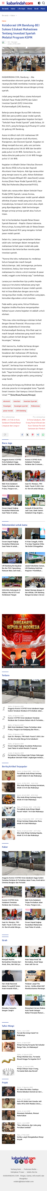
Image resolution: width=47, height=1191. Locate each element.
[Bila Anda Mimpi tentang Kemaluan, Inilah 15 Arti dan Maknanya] (8, 787)
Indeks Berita (32, 1172)
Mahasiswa (35, 406)
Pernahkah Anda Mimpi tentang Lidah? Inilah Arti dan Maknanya (29, 774)
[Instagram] (26, 1161)
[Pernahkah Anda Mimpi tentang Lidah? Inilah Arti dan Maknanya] (8, 775)
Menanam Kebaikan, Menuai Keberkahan (28, 1114)
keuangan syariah (21, 406)
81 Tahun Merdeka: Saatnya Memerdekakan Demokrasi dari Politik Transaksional (29, 1090)
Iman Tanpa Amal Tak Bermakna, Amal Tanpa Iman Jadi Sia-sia (34, 961)
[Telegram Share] (38, 435)
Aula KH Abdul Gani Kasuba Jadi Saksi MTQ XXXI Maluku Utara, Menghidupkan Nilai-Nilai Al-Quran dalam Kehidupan (30, 1102)
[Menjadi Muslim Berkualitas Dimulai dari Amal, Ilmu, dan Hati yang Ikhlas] (12, 951)
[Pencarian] (43, 3)
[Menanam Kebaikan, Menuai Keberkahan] (8, 1115)
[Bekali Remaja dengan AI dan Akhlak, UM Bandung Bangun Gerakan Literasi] (35, 582)
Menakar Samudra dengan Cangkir (9, 1009)
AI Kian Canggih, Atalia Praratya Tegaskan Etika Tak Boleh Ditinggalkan (34, 544)
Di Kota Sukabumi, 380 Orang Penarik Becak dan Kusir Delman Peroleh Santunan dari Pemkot (35, 423)
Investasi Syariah (30, 401)
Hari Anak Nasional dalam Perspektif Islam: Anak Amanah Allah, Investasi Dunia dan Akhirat (11, 986)
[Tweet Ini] (27, 435)
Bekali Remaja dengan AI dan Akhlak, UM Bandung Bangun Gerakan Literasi (34, 592)
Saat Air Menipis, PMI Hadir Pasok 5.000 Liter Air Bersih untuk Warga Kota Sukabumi (34, 486)
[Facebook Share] (22, 435)
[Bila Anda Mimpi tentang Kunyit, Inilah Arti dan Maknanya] (8, 799)
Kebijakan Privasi (17, 1172)
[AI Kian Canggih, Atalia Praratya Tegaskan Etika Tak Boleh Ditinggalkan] (35, 533)
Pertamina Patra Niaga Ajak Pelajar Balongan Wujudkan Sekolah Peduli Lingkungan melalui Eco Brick (26, 756)
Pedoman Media (30, 1169)
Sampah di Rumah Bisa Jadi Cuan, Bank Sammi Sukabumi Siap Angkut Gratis (34, 510)
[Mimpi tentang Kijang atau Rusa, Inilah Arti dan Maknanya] (8, 823)
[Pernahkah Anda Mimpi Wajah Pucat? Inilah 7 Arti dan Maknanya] (8, 811)
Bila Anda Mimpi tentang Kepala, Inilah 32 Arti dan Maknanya (29, 834)
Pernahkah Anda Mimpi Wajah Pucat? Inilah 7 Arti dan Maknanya (30, 810)
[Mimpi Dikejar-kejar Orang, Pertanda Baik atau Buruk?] (8, 1071)
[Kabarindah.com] (19, 3)
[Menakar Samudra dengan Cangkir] (12, 1000)
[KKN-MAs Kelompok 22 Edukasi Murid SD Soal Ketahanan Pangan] (12, 582)
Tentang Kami (16, 1169)
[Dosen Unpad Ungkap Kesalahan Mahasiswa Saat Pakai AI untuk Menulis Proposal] (12, 500)
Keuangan (7, 406)
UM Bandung (21, 411)
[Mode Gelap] (39, 3)
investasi (16, 401)
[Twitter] (21, 1161)
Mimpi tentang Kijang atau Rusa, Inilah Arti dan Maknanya (29, 822)
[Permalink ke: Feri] (4, 43)
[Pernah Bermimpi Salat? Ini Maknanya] (8, 1035)
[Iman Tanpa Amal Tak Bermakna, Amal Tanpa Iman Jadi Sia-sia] (35, 951)
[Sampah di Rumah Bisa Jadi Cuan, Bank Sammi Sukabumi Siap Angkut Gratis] (35, 500)
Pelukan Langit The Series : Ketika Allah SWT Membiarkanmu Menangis (35, 986)
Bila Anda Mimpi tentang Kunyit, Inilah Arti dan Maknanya (29, 798)
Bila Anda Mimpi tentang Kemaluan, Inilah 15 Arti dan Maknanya (31, 786)
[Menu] (3, 3)
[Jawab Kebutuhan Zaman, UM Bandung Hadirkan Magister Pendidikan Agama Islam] (35, 557)
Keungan (14, 42)
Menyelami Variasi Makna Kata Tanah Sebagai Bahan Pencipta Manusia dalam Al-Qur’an (35, 1010)
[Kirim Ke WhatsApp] (43, 435)
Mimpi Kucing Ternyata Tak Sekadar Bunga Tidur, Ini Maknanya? (31, 1046)
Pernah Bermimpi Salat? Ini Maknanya (27, 1034)
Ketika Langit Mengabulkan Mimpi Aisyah (30, 1138)
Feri (8, 42)
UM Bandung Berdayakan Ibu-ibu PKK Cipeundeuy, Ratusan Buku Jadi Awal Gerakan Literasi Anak (11, 568)
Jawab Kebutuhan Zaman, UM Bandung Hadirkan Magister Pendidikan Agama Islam (35, 568)
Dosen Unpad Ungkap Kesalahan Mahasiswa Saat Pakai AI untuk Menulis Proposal (10, 510)
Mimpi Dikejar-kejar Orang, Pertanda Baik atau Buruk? (28, 1070)
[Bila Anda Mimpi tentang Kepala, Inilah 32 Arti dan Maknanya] (8, 835)
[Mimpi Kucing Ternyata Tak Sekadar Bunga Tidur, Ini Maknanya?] (8, 1047)
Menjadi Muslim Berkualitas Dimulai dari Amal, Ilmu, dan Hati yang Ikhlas (12, 962)
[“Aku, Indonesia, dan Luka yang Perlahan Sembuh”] (8, 1127)
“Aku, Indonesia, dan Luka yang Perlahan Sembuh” (29, 1126)
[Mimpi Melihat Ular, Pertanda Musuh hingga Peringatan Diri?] (8, 1059)
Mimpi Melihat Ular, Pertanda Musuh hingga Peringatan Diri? (29, 1058)
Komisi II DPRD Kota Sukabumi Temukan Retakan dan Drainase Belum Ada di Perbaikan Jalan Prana (34, 462)
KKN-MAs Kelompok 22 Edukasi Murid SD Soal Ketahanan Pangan (11, 592)
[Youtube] (31, 1161)
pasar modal (8, 411)
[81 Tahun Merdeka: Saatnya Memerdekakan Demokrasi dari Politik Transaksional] (8, 1091)
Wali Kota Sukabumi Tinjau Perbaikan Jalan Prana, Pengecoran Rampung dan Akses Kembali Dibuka (10, 486)
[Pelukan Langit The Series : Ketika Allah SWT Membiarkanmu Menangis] (35, 975)
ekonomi (6, 401)
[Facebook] (16, 1161)
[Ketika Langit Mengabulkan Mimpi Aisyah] (8, 1139)
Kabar (4, 21)
